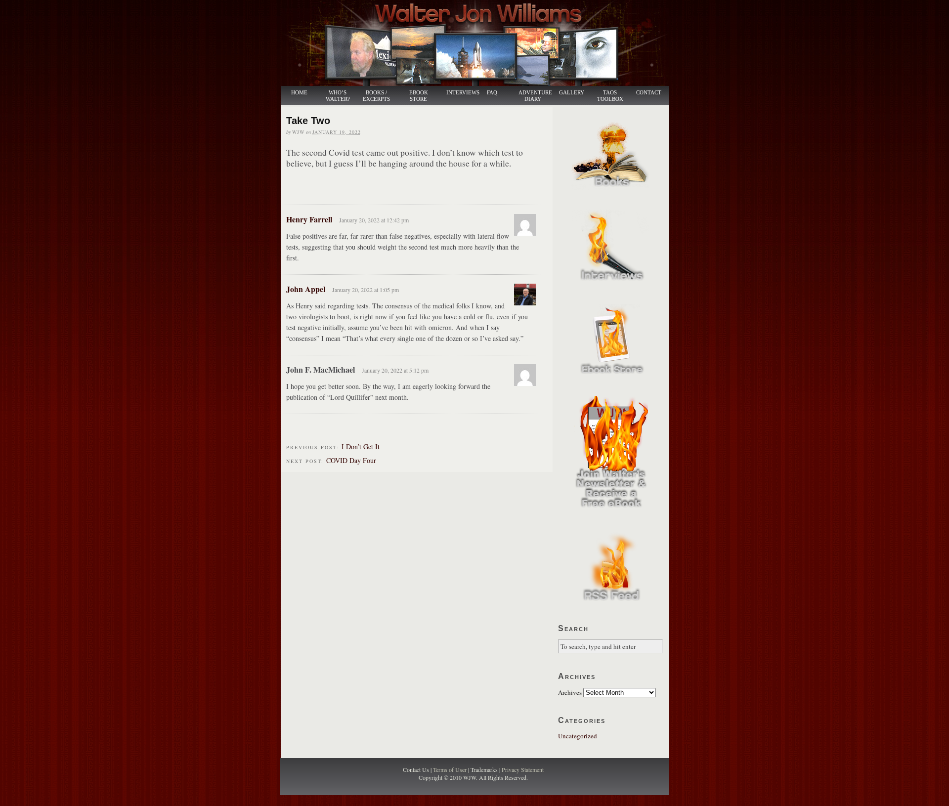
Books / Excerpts (376, 96)
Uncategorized (577, 735)
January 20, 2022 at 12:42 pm (374, 220)
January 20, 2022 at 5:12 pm (395, 370)
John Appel (305, 289)
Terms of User (450, 769)
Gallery (571, 92)
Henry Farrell (309, 219)
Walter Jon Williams (480, 43)
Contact (648, 92)
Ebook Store (418, 96)
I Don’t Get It (361, 446)
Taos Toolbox (610, 96)
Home (299, 92)
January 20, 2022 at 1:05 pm (365, 290)
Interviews (457, 92)
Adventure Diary (534, 96)
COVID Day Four (351, 460)
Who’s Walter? (338, 96)
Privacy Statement (523, 769)
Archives (570, 692)
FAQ (492, 92)
